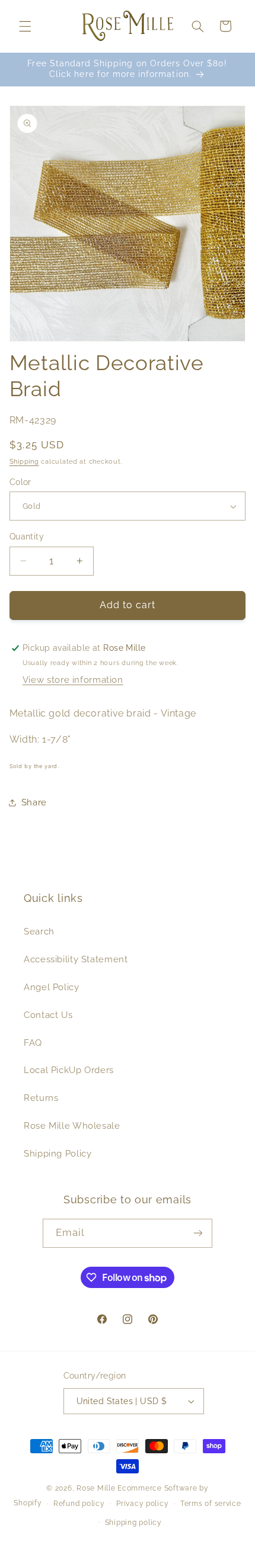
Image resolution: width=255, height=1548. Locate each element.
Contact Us (48, 1015)
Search (39, 931)
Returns (41, 1098)
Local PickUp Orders (69, 1070)
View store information (73, 680)
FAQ (33, 1043)
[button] (25, 26)
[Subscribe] (198, 1233)
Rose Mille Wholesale (72, 1125)
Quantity (26, 536)
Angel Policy (51, 987)
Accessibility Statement (76, 959)
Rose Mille (95, 1488)
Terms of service (210, 1503)
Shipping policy (133, 1522)
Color (20, 482)
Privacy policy (142, 1503)
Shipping (24, 461)
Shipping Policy (57, 1153)
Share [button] (34, 802)
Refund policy (79, 1503)
